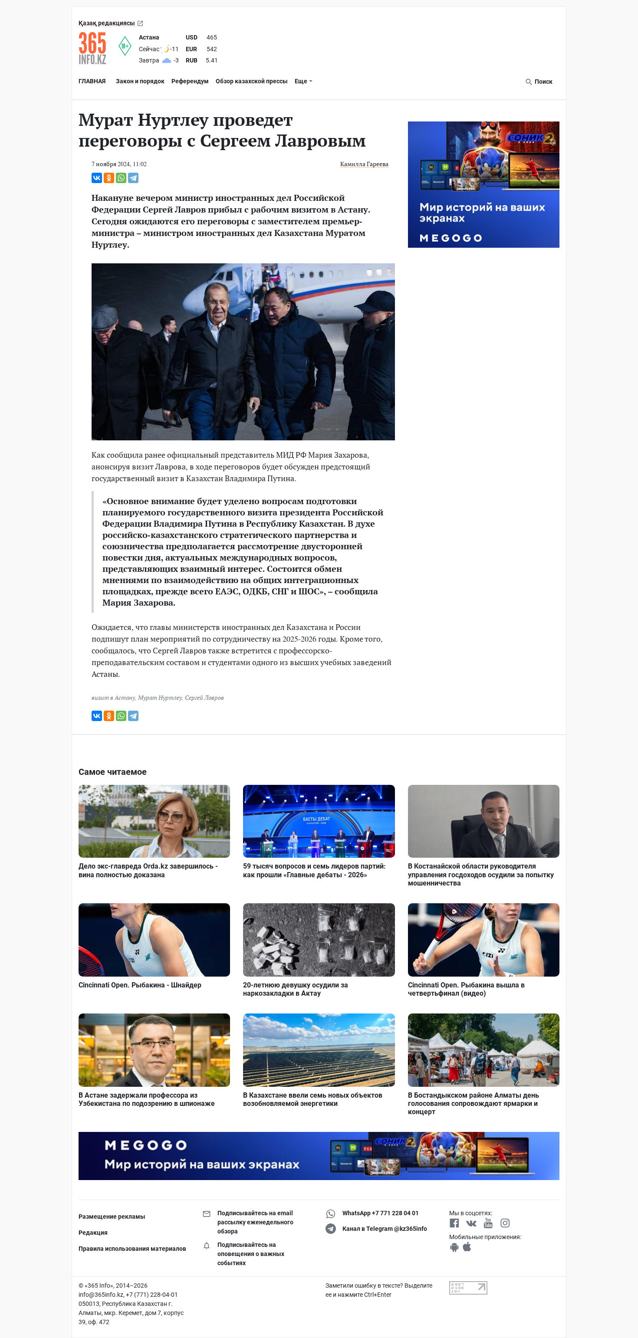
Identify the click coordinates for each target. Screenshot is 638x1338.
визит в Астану (113, 697)
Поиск (542, 81)
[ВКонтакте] (97, 178)
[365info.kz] (98, 48)
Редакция (93, 1232)
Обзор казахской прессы (252, 81)
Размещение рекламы (112, 1216)
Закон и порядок (140, 81)
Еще (301, 81)
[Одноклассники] (109, 178)
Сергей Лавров (204, 697)
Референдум (190, 81)
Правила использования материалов (132, 1248)
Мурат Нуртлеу (160, 697)
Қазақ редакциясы (107, 23)
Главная (92, 81)
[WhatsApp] (121, 178)
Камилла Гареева (364, 164)
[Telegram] (133, 178)
